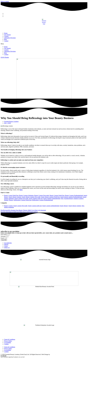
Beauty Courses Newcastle (41, 195)
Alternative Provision (10, 38)
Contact (6, 41)
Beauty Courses (8, 205)
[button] (44, 44)
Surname (3, 236)
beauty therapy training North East (50, 197)
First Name (4, 234)
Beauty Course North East (11, 195)
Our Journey (7, 34)
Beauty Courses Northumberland (74, 195)
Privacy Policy (8, 341)
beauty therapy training (15, 197)
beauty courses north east (35, 205)
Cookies (6, 344)
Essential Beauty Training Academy (73, 198)
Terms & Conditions (9, 339)
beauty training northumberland (51, 198)
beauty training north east (36, 198)
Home (5, 33)
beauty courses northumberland (50, 205)
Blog (5, 39)
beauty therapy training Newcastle (31, 197)
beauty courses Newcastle (20, 205)
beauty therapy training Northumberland (71, 197)
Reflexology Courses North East (22, 200)
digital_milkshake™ (55, 354)
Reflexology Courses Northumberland (42, 200)
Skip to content (5, 1)
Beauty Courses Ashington (26, 195)
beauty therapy (64, 205)
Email (2, 238)
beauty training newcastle (21, 198)
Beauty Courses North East (57, 195)
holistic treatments (9, 207)
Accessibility (7, 342)
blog (62, 198)
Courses (6, 36)
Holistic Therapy (8, 200)
